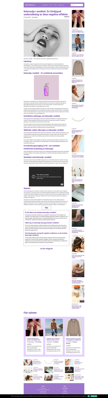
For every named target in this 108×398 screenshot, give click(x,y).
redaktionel (66, 16)
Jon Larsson (35, 17)
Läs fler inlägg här (46, 249)
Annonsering (45, 5)
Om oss (50, 5)
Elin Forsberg (38, 342)
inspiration (29, 344)
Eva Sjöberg (55, 342)
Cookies (55, 5)
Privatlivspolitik (94, 396)
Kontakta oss (61, 5)
